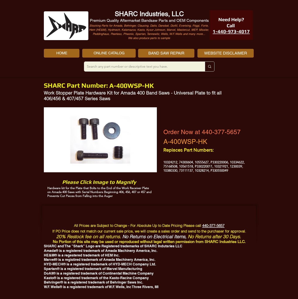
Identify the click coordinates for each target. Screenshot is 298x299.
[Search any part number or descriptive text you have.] (209, 66)
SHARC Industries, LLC (149, 14)
